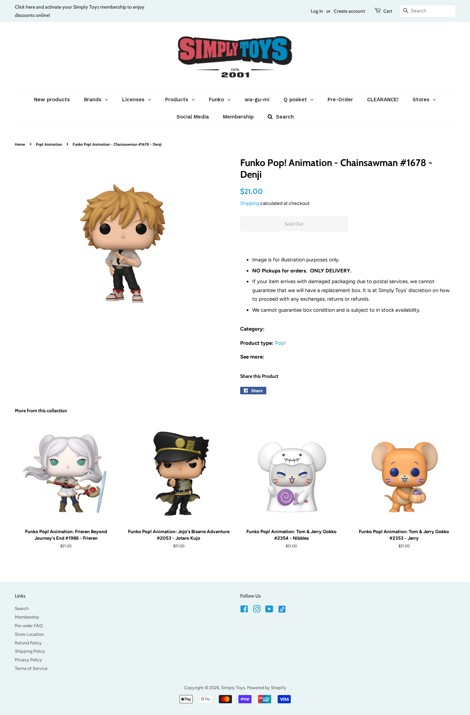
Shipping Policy (30, 651)
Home (20, 144)
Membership (27, 617)
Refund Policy (28, 642)
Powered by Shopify (266, 687)
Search (22, 608)
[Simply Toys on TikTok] (282, 608)
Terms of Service (31, 668)
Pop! (280, 343)
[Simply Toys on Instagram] (256, 610)
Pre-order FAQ (29, 625)
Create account (349, 11)
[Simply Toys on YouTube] (269, 610)
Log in (317, 11)
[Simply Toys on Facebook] (244, 610)
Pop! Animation (49, 144)
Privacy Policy (28, 659)
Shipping (249, 203)
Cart (387, 11)
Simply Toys (233, 687)
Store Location (29, 634)
